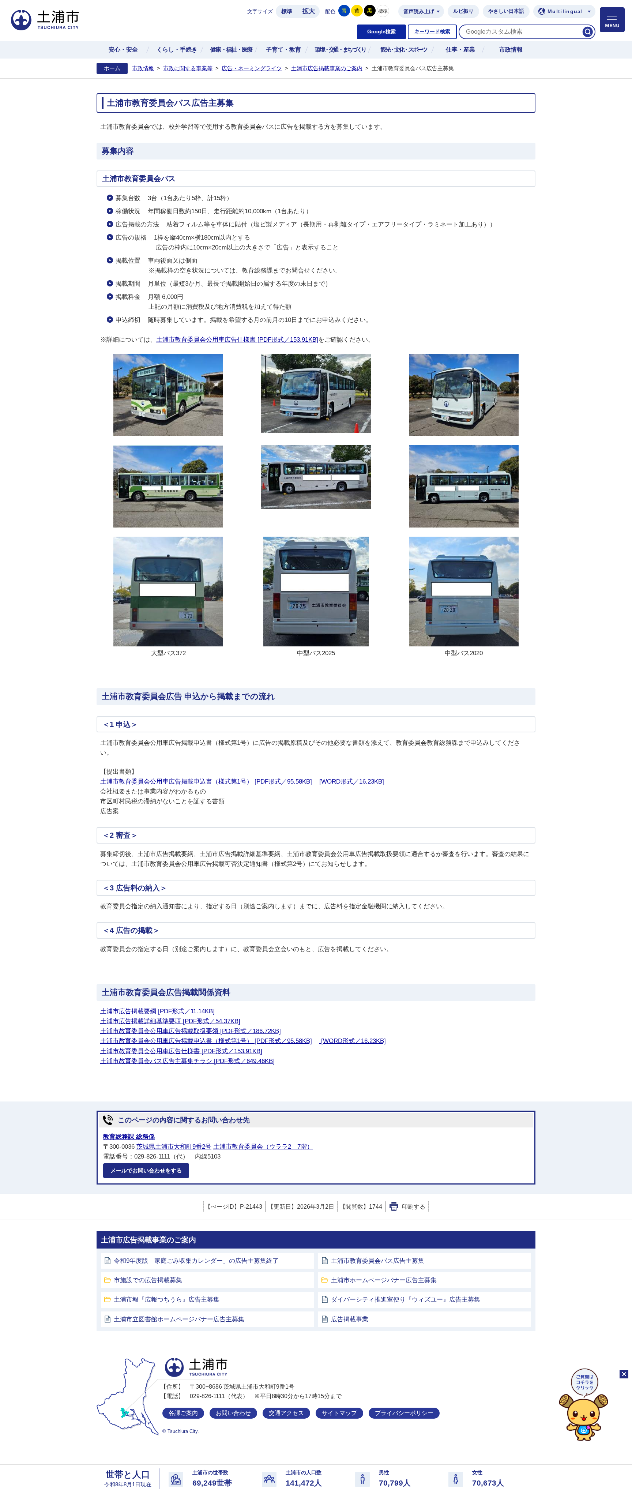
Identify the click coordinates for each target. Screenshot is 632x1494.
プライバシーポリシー (404, 1413)
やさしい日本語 (506, 11)
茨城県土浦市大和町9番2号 (173, 1146)
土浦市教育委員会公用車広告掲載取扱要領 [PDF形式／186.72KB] (190, 1031)
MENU (612, 19)
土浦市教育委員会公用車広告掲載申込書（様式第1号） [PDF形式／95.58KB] (206, 781)
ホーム (112, 68)
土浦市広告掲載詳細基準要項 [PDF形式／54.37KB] (170, 1021)
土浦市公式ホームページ (45, 20)
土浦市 (196, 1367)
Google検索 (381, 31)
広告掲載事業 (349, 1319)
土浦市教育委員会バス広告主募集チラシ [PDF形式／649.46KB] (187, 1061)
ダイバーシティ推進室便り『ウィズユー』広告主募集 (405, 1299)
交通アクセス (286, 1413)
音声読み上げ (418, 11)
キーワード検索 (432, 31)
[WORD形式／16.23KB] (350, 781)
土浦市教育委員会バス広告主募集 (377, 1260)
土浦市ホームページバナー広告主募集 (384, 1280)
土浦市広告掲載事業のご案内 (326, 68)
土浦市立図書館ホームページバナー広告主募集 (179, 1319)
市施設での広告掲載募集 (148, 1280)
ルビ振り (463, 11)
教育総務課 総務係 (129, 1136)
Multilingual (565, 11)
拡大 (308, 11)
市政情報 (143, 68)
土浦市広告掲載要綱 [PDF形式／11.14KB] (157, 1011)
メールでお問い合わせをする (146, 1170)
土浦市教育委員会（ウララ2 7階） (263, 1146)
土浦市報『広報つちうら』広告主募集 (166, 1299)
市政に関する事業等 (187, 68)
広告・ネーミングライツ (252, 68)
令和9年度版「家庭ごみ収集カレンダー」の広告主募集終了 (196, 1260)
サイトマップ (339, 1413)
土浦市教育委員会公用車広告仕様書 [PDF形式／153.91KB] (237, 339)
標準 (286, 11)
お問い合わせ (233, 1413)
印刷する (413, 1207)
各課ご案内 (183, 1413)
